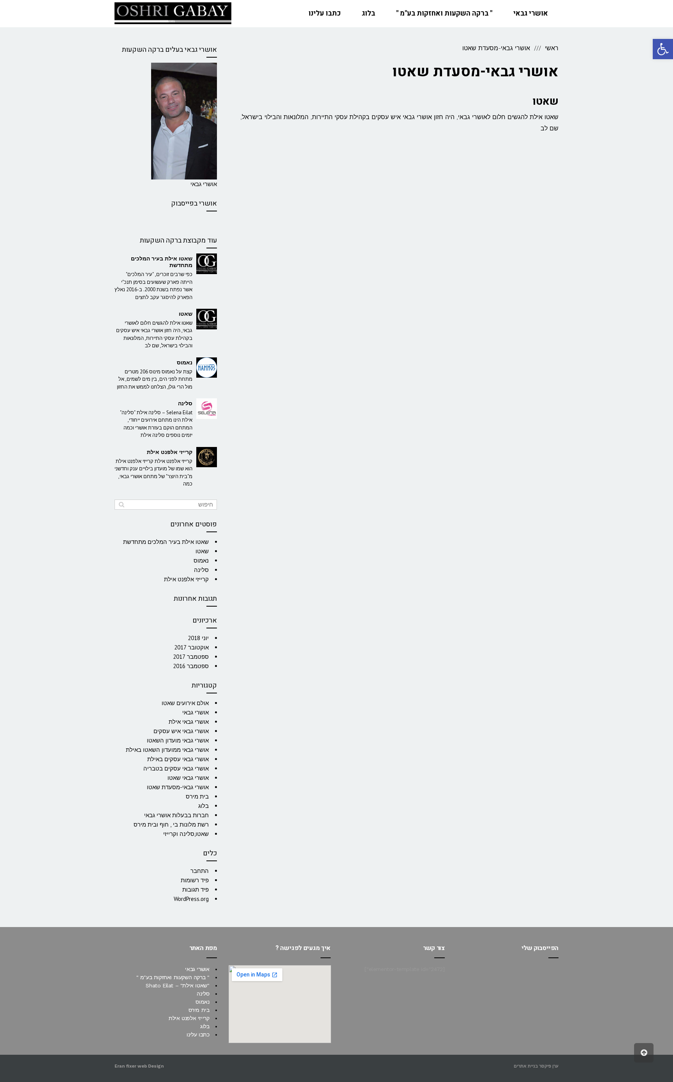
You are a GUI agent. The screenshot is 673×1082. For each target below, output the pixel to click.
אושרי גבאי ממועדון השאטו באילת (167, 749)
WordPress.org (191, 899)
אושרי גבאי (195, 712)
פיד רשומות (195, 880)
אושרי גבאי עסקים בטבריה (176, 768)
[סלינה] (206, 408)
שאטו (545, 101)
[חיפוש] (121, 505)
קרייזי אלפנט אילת (169, 452)
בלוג (203, 805)
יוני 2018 (198, 638)
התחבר (199, 870)
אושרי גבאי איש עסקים (181, 731)
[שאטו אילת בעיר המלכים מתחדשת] (206, 263)
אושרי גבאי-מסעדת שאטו (178, 787)
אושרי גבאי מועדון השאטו (178, 740)
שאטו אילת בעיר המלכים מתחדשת (161, 262)
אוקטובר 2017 (191, 647)
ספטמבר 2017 (191, 656)
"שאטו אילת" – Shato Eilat (177, 985)
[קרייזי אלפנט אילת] (206, 457)
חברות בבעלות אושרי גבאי (176, 815)
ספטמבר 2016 (191, 666)
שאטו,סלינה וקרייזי (186, 833)
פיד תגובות (195, 889)
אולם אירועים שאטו (185, 703)
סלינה (185, 403)
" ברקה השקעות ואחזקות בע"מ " (173, 977)
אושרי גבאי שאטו (188, 777)
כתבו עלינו (198, 1034)
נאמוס (184, 362)
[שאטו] (206, 319)
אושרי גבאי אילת (189, 721)
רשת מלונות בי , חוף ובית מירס (171, 824)
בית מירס (197, 796)
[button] (663, 49)
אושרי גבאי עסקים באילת (178, 759)
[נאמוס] (206, 367)
